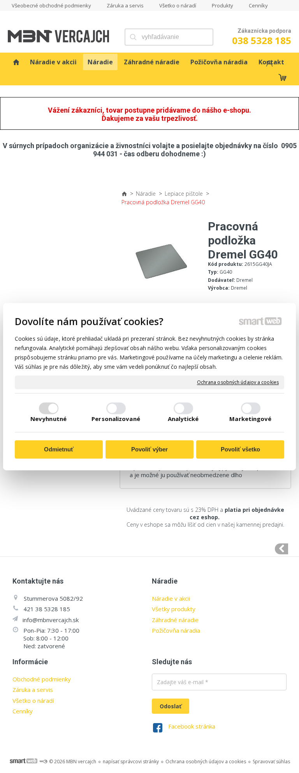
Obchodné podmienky (41, 679)
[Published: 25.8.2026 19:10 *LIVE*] (43, 761)
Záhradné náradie (175, 620)
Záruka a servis (32, 689)
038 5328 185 (261, 40)
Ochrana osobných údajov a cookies (238, 382)
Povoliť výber (149, 449)
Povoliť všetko (240, 449)
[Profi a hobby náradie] (16, 62)
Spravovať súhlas (271, 761)
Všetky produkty (173, 609)
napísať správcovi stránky (131, 761)
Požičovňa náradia (176, 630)
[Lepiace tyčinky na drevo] (281, 548)
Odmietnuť (59, 449)
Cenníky (22, 711)
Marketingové (250, 419)
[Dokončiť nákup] (282, 77)
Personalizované (115, 419)
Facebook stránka (191, 726)
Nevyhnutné (48, 419)
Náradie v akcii (171, 598)
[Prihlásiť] (269, 64)
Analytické (183, 419)
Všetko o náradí (33, 700)
